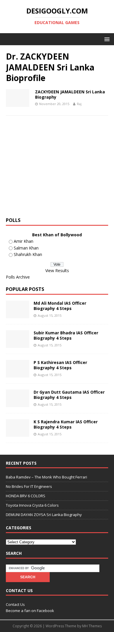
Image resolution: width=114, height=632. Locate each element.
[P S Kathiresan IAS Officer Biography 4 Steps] (17, 374)
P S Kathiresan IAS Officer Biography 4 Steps (60, 365)
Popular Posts (25, 289)
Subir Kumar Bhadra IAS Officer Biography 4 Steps (66, 335)
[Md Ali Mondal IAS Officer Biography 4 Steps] (17, 315)
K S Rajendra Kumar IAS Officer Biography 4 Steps (66, 424)
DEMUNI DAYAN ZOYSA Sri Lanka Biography (44, 514)
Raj (79, 104)
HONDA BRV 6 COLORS (25, 495)
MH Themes (92, 625)
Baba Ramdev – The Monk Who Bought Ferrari (46, 477)
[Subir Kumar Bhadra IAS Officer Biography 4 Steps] (17, 344)
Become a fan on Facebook (30, 610)
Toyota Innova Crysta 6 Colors (32, 505)
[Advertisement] (55, 168)
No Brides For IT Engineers (29, 486)
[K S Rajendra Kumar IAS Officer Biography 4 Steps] (17, 433)
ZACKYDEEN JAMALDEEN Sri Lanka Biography (70, 94)
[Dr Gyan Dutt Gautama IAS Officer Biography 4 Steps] (17, 404)
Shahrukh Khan (28, 254)
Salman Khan (26, 248)
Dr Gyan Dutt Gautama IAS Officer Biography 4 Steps (69, 394)
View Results (57, 270)
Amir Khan (23, 241)
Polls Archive (18, 277)
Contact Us (15, 604)
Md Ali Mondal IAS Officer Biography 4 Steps (60, 305)
